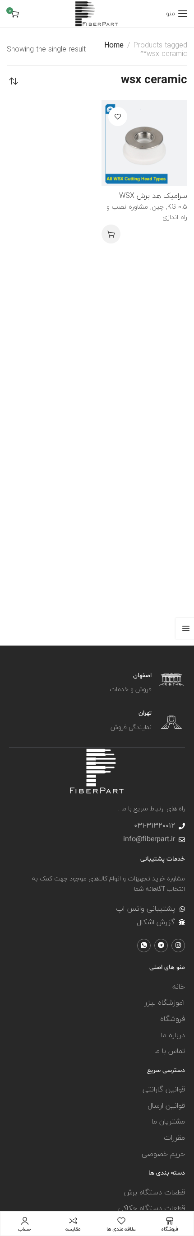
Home (114, 45)
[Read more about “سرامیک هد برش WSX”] (111, 234)
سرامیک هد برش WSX (153, 196)
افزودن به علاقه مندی (117, 116)
